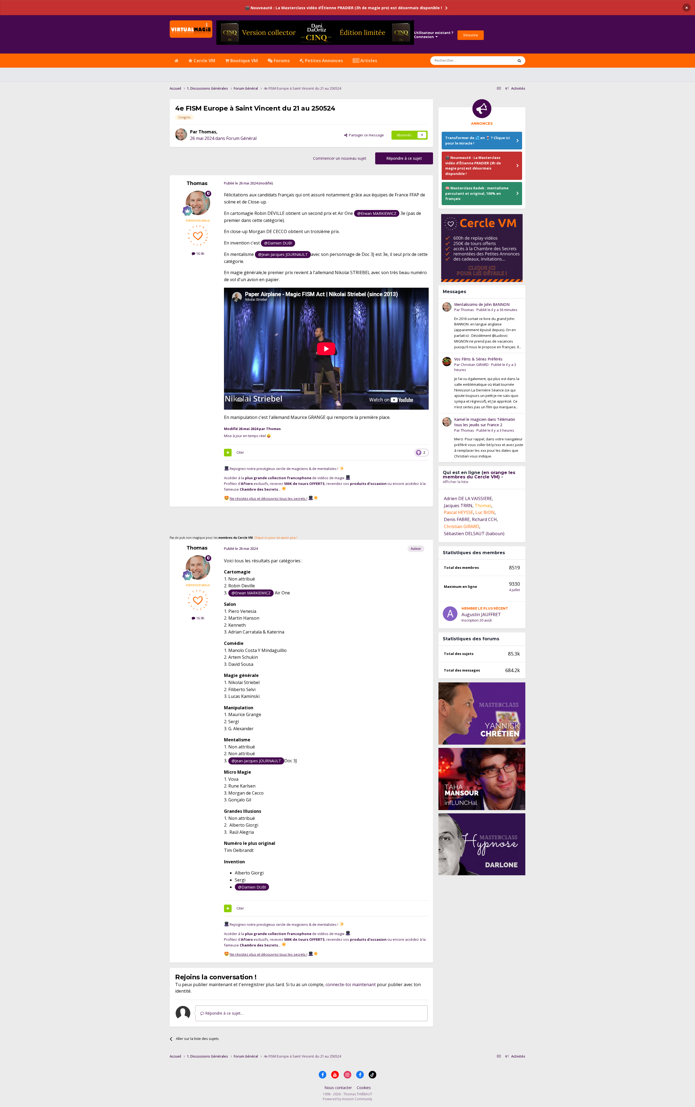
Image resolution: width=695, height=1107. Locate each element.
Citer (240, 452)
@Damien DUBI (278, 243)
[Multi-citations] (228, 452)
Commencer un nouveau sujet (339, 158)
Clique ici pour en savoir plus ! (275, 538)
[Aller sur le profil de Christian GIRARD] (446, 361)
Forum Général (241, 138)
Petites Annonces (323, 61)
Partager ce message (365, 135)
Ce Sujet (500, 60)
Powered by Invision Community (347, 1099)
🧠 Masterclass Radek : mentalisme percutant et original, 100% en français (476, 193)
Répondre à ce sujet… (224, 1013)
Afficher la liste (455, 481)
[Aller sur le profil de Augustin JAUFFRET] (450, 613)
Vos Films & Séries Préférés (478, 359)
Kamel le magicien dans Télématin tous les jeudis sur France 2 (484, 422)
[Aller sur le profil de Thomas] (181, 134)
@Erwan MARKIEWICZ (376, 213)
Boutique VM (243, 61)
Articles (368, 61)
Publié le (496, 309)
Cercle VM (203, 61)
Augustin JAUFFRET (481, 614)
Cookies (364, 1087)
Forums (281, 61)
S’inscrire (470, 35)
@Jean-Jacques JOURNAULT (283, 254)
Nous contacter (338, 1087)
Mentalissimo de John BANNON (482, 304)
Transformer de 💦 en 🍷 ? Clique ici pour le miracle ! (477, 140)
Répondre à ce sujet (404, 158)
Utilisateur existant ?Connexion (433, 34)
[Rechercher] (519, 60)
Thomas (207, 132)
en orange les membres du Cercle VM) (479, 474)
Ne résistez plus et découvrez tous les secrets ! (268, 498)
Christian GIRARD (475, 364)
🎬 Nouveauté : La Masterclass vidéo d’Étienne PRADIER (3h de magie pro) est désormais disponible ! (343, 7)
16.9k (199, 253)
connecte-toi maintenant (351, 984)
